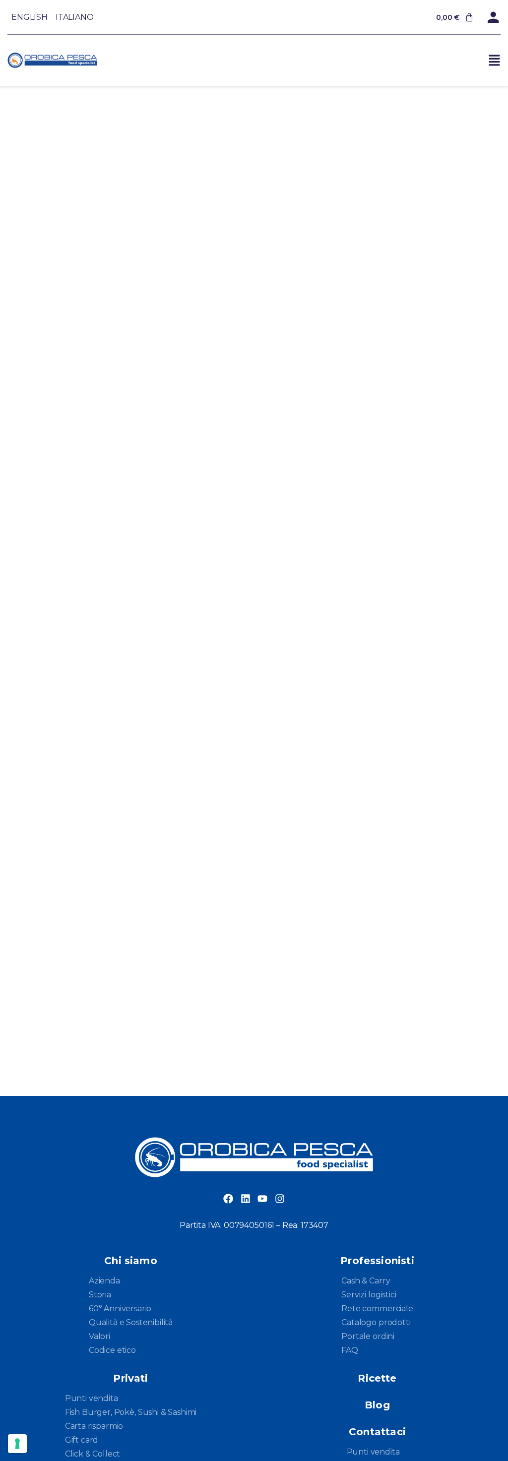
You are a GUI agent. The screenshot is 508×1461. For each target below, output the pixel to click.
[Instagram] (280, 1199)
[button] (494, 60)
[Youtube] (262, 1199)
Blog (377, 1405)
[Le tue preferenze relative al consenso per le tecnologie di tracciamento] (17, 1443)
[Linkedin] (246, 1199)
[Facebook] (228, 1199)
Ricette (377, 1378)
